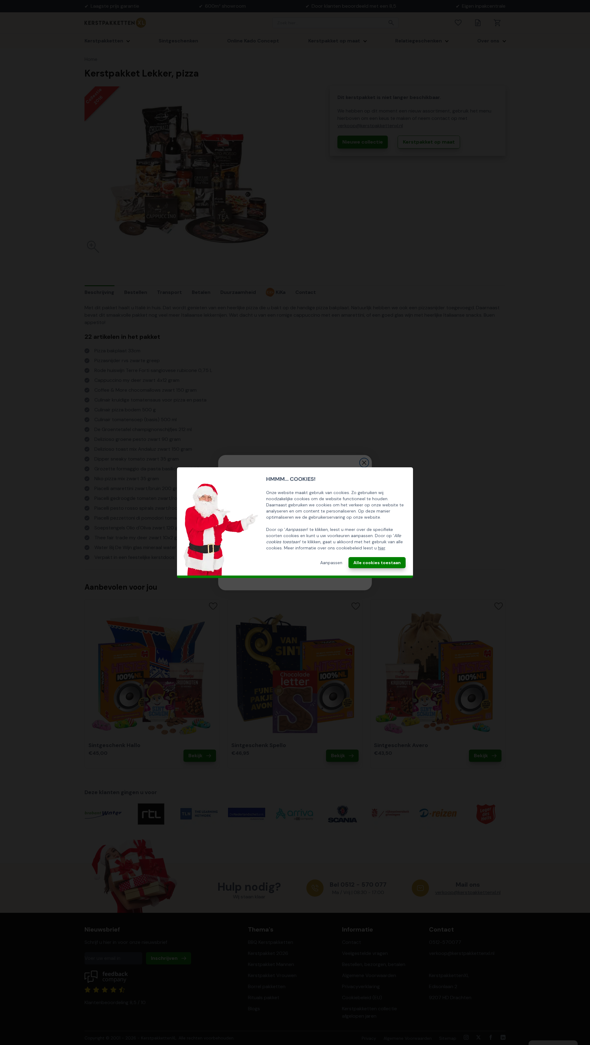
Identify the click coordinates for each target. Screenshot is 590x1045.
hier (381, 548)
